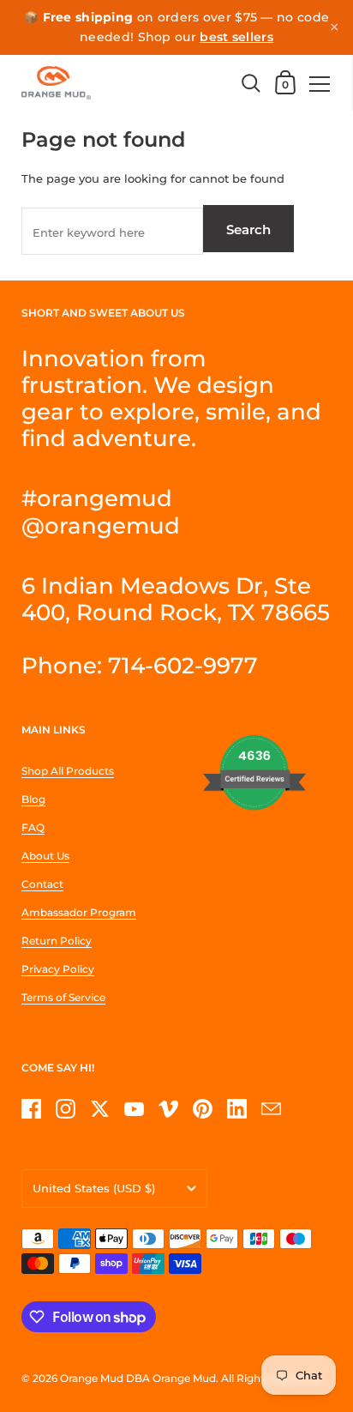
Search (248, 229)
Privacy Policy (57, 968)
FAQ (33, 827)
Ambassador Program (78, 912)
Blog (33, 799)
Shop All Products (67, 770)
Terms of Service (63, 997)
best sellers (236, 37)
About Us (45, 855)
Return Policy (56, 940)
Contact (42, 884)
